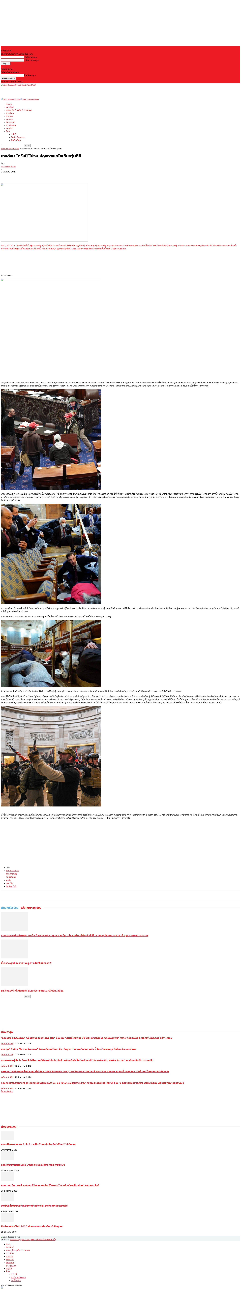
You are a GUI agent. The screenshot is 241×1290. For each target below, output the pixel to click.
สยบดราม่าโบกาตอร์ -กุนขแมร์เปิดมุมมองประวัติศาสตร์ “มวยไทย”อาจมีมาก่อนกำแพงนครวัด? (50, 1185)
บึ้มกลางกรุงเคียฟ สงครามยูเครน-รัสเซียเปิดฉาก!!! (26, 963)
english (9, 128)
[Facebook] (5, 175)
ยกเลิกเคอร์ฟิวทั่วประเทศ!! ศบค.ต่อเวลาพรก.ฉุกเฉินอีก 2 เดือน (32, 990)
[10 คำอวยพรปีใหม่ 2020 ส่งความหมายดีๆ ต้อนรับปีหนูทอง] (7, 1221)
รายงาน (9, 116)
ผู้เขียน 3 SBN (7, 1043)
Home (9, 104)
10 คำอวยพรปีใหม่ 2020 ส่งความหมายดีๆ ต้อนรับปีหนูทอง (32, 1226)
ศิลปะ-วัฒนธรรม (18, 137)
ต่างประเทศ (11, 125)
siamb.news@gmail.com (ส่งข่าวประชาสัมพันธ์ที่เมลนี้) (33, 1240)
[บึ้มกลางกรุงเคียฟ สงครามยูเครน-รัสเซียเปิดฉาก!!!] (14, 958)
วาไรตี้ (13, 134)
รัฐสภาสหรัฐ (11, 874)
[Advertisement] (46, 92)
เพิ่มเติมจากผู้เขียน (31, 908)
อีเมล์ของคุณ (30, 75)
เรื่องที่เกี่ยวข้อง (9, 908)
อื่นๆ (8, 131)
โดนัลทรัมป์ (11, 886)
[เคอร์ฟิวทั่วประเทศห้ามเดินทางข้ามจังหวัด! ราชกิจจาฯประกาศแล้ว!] (7, 1200)
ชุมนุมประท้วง (12, 871)
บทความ (9, 119)
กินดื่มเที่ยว (16, 140)
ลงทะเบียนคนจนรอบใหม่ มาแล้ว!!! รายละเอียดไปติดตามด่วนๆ (33, 1165)
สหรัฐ (8, 880)
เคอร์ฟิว (9, 883)
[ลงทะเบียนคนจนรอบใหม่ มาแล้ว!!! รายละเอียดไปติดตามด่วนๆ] (7, 1159)
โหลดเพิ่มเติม (7, 1091)
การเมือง (10, 113)
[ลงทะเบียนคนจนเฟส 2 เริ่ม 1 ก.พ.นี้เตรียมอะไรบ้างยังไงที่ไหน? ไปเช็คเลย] (7, 1139)
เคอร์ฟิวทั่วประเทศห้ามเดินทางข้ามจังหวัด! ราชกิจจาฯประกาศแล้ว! (34, 1206)
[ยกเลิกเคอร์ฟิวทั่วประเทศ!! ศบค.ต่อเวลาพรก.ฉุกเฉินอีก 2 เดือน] (14, 985)
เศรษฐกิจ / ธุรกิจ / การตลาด (19, 110)
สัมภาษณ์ (10, 122)
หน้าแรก (5, 149)
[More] (23, 176)
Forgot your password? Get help (14, 66)
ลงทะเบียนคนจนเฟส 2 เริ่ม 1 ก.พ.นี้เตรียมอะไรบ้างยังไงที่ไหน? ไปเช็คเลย (38, 1144)
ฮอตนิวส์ (10, 107)
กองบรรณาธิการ (8, 166)
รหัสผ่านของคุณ (31, 60)
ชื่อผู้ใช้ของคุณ (30, 57)
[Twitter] (14, 175)
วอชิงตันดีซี (11, 877)
